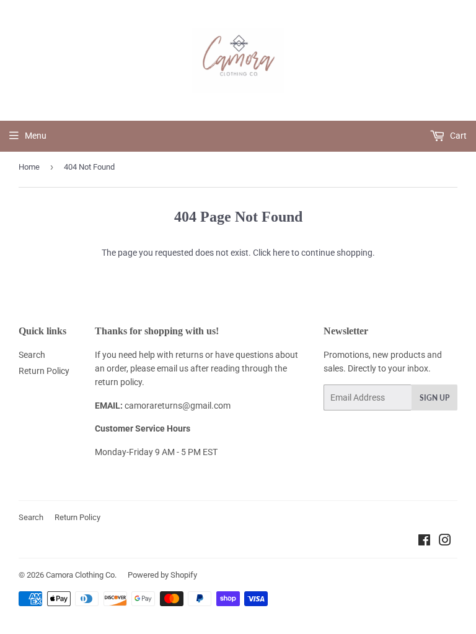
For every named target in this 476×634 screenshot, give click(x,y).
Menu (35, 136)
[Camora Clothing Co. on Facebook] (424, 542)
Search (32, 355)
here (281, 253)
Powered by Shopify (162, 575)
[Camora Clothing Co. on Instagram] (445, 542)
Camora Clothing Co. (81, 575)
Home (29, 167)
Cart (457, 136)
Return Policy (44, 371)
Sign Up (434, 397)
